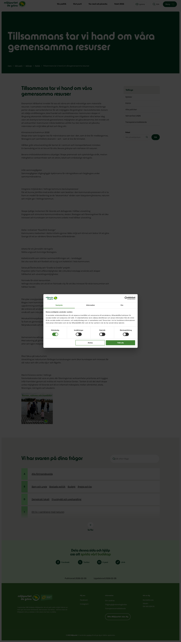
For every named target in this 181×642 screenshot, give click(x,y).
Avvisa (90, 343)
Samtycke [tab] (59, 305)
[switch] (79, 334)
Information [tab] (90, 305)
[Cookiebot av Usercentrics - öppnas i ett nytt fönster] (126, 298)
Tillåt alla (120, 343)
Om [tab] (122, 305)
